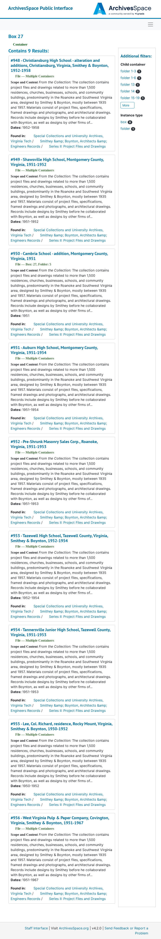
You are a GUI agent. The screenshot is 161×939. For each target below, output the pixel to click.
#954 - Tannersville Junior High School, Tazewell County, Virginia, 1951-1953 (60, 632)
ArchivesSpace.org (74, 928)
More (126, 105)
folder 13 (129, 84)
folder (127, 128)
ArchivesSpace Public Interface (40, 8)
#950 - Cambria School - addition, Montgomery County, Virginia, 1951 (59, 256)
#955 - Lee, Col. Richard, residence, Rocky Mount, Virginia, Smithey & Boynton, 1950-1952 (61, 726)
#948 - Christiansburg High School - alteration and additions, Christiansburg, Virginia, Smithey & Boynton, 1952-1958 (59, 65)
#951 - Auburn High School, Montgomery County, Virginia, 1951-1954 (54, 350)
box (126, 122)
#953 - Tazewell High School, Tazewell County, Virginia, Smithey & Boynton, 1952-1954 (59, 538)
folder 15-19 (132, 98)
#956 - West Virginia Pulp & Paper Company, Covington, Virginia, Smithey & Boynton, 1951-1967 (60, 820)
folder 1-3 (130, 71)
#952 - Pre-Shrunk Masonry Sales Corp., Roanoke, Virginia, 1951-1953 (54, 444)
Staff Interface (36, 928)
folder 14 (129, 91)
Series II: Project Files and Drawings (77, 146)
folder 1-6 (130, 78)
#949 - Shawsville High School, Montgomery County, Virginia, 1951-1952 (57, 162)
